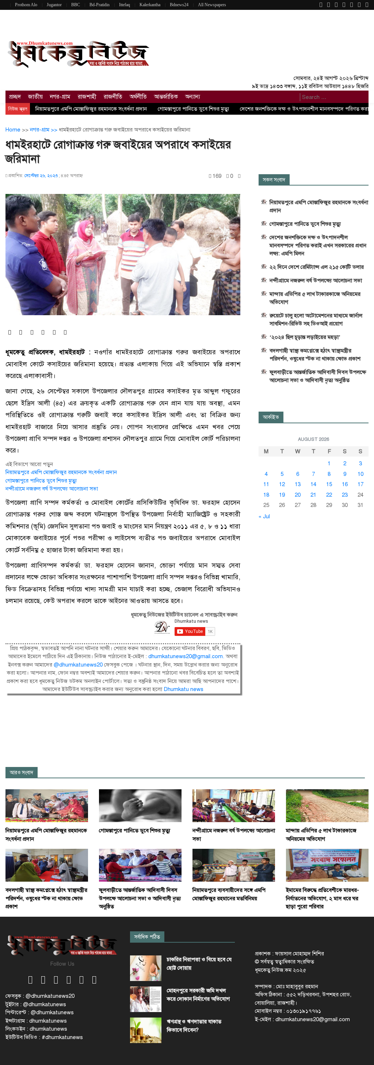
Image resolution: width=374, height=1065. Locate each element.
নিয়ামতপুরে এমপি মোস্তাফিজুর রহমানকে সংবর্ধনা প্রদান (91, 109)
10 (360, 474)
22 (329, 495)
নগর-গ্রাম (60, 96)
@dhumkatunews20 (78, 664)
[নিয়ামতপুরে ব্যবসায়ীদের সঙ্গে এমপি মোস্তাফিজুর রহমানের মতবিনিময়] (233, 865)
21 (313, 495)
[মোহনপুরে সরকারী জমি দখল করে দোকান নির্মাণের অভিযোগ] (145, 999)
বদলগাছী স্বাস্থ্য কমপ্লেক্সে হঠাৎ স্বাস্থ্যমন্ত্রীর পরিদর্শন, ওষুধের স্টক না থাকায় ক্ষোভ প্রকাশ (315, 354)
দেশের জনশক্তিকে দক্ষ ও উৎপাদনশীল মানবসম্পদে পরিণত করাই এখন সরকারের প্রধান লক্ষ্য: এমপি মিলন (318, 245)
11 (266, 484)
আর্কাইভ (271, 417)
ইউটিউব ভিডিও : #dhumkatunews (44, 1037)
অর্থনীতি (138, 96)
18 (266, 495)
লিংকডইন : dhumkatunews (36, 1029)
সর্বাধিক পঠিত (147, 937)
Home (12, 129)
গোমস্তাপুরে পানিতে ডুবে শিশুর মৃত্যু (193, 109)
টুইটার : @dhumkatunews (35, 1004)
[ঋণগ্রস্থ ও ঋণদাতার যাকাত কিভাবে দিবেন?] (145, 1030)
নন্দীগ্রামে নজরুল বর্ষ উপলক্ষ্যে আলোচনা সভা (51, 488)
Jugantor (54, 4)
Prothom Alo (26, 4)
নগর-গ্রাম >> (44, 129)
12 (282, 484)
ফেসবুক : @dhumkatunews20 (40, 996)
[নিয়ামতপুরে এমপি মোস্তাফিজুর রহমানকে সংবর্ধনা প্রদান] (46, 805)
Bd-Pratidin (99, 4)
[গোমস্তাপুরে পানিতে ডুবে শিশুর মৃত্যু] (140, 805)
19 (282, 495)
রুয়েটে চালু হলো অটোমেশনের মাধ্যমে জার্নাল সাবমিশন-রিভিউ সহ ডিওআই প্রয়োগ (316, 319)
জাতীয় (35, 96)
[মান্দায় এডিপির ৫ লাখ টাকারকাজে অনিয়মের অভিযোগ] (327, 805)
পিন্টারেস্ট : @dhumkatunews (39, 1012)
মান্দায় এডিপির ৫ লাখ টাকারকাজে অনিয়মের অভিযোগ (315, 298)
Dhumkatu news (183, 689)
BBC (75, 4)
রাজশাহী (87, 96)
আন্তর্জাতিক (166, 96)
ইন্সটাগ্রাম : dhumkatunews (36, 1021)
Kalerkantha (150, 4)
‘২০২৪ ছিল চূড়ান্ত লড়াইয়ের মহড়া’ (305, 337)
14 (313, 484)
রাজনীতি (113, 96)
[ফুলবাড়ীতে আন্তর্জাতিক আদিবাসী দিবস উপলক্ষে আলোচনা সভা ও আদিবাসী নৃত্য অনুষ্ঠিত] (140, 865)
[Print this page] (239, 176)
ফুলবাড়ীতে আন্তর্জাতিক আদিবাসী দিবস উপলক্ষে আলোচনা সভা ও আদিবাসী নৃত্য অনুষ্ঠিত (318, 376)
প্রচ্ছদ (15, 96)
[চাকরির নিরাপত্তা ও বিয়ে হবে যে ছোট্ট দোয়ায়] (145, 968)
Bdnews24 (179, 4)
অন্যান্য (192, 96)
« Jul (264, 516)
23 (345, 495)
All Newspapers (212, 4)
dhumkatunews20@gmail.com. (187, 656)
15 (329, 484)
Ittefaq (124, 4)
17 (360, 484)
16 (345, 484)
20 (298, 495)
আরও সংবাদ (21, 773)
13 (298, 484)
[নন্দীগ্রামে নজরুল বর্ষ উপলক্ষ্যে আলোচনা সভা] (233, 805)
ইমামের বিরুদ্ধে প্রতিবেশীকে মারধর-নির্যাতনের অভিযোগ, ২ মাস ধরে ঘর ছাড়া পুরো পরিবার (322, 898)
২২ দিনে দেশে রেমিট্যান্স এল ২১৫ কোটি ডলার (317, 267)
